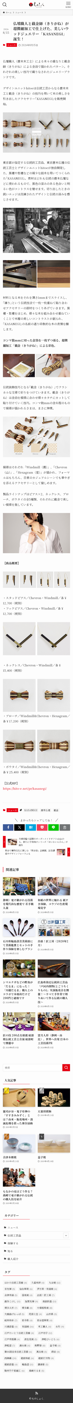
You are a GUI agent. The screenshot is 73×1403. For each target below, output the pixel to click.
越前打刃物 (46, 1358)
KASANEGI (30, 810)
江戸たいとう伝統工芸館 (19, 1333)
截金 (56, 810)
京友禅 (9, 1288)
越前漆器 (11, 1364)
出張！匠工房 (46, 1295)
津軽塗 (9, 1345)
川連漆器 (11, 1326)
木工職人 (44, 1326)
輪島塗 (27, 1364)
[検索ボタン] (4, 4)
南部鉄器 (49, 1301)
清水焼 (24, 1345)
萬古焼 (41, 1351)
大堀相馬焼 (44, 1307)
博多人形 (10, 1307)
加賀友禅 (31, 1301)
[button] (8, 827)
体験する (13, 1243)
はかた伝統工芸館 (15, 1282)
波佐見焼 (30, 1339)
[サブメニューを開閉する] (66, 1235)
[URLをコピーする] (65, 827)
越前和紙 (27, 1358)
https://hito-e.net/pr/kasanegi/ (25, 788)
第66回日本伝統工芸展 (18, 1351)
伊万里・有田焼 (47, 1288)
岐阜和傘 (10, 1320)
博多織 (27, 1307)
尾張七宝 (35, 1314)
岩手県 (27, 1320)
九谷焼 (54, 1282)
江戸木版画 (12, 1339)
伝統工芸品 (14, 1235)
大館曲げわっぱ (14, 1314)
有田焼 (28, 1326)
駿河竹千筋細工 (14, 1370)
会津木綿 (10, 1295)
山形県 (51, 1314)
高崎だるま (36, 1370)
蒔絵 (55, 1351)
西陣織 (10, 1358)
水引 (60, 1326)
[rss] (36, 1393)
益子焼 (55, 1345)
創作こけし (12, 1301)
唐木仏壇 (45, 810)
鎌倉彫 (43, 1364)
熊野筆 (40, 1345)
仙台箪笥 (26, 1288)
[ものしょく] (36, 4)
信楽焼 (27, 1295)
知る (10, 1251)
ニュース (11, 44)
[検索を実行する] (66, 1067)
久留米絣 (37, 1282)
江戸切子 (45, 1333)
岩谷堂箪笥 (44, 1320)
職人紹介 (13, 1259)
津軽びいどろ (50, 1339)
